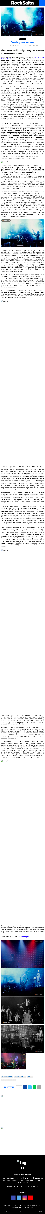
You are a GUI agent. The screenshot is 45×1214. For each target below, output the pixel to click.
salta (23, 1077)
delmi (17, 1077)
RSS (40, 1212)
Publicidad (23, 1212)
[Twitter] (19, 1198)
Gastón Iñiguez (24, 937)
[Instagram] (24, 1198)
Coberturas (22, 39)
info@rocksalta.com (30, 1186)
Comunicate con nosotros (9, 1212)
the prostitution (8, 1080)
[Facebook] (13, 1198)
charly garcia (7, 1077)
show (30, 1077)
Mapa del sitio (33, 1212)
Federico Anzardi (15, 45)
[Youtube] (30, 1198)
